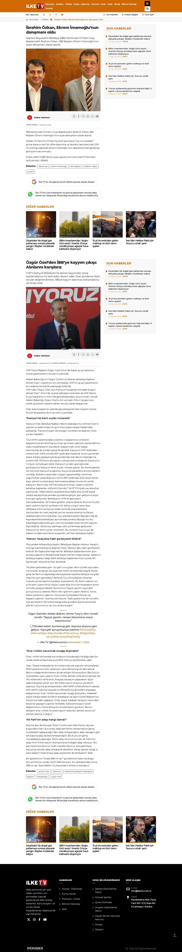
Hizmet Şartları (103, 897)
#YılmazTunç (71, 633)
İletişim (99, 929)
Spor (64, 909)
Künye (98, 924)
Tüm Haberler (112, 14)
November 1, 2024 (78, 642)
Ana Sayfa (49, 4)
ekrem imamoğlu (59, 166)
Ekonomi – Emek (99, 4)
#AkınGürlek (54, 633)
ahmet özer (44, 771)
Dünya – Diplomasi (82, 4)
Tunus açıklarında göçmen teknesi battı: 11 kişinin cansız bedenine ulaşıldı (130, 91)
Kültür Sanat (69, 894)
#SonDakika (88, 629)
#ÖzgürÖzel (87, 633)
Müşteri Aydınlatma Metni (106, 909)
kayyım (30, 776)
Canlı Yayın (149, 14)
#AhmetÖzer (39, 633)
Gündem (59, 4)
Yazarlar (49, 8)
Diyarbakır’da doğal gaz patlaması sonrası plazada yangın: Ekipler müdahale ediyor (129, 38)
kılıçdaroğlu (42, 776)
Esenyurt (57, 771)
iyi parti (30, 171)
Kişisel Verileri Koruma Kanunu (107, 918)
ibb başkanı (76, 166)
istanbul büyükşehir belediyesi (78, 771)
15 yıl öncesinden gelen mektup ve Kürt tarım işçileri (128, 66)
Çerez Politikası (103, 902)
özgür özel (56, 776)
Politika (68, 4)
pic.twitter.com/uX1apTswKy (63, 636)
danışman (43, 166)
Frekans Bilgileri (131, 14)
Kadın (110, 4)
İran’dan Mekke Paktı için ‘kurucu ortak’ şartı (128, 78)
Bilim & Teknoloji (129, 4)
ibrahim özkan (90, 166)
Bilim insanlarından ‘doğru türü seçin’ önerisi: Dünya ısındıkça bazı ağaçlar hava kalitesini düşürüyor (129, 52)
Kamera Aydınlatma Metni (105, 891)
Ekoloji (117, 4)
